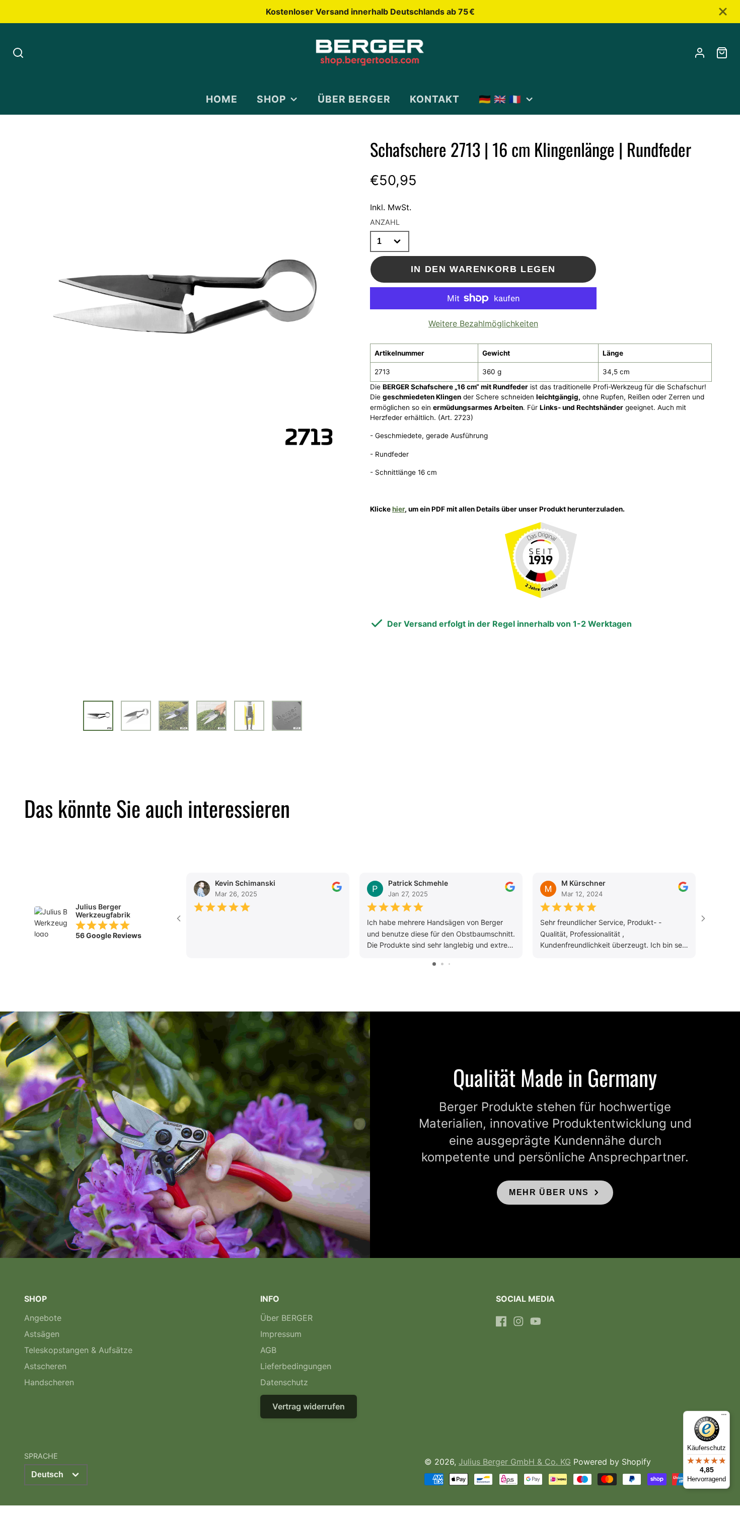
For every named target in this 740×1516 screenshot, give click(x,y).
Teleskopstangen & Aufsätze (78, 1350)
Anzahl (385, 222)
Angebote (42, 1318)
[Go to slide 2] (442, 964)
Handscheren (49, 1382)
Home (222, 99)
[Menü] (724, 1417)
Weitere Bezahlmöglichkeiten (483, 323)
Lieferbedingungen (295, 1366)
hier (398, 509)
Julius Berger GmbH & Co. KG (515, 1462)
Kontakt (435, 99)
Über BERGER (354, 99)
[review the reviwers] (337, 889)
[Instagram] (518, 1321)
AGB (268, 1350)
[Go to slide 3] (449, 964)
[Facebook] (501, 1321)
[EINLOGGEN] (700, 53)
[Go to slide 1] (434, 964)
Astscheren (45, 1366)
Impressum (281, 1334)
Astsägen (41, 1334)
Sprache (41, 1456)
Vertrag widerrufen (308, 1406)
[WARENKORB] (722, 53)
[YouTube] (535, 1321)
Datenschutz (284, 1382)
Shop (271, 99)
